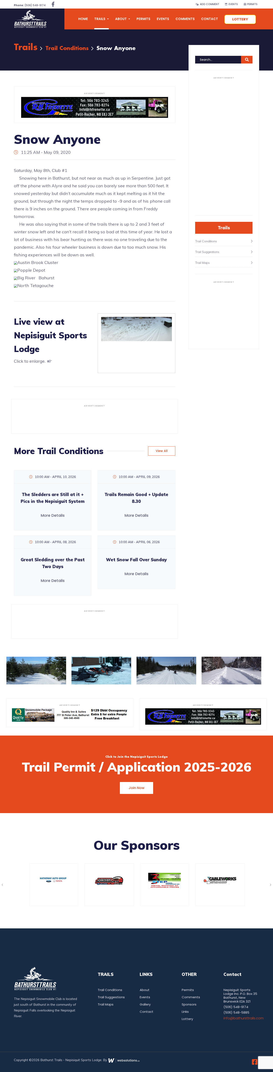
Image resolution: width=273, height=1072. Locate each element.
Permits (252, 4)
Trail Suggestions (111, 997)
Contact (209, 19)
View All (162, 451)
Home (83, 19)
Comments (185, 19)
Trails (26, 47)
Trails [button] (100, 19)
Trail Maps (105, 1004)
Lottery (240, 19)
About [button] (121, 19)
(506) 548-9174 (30, 5)
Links (185, 1011)
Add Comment (209, 4)
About (145, 990)
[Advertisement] (94, 418)
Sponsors (189, 1004)
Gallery (145, 1004)
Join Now (136, 787)
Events (232, 4)
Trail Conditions (67, 48)
